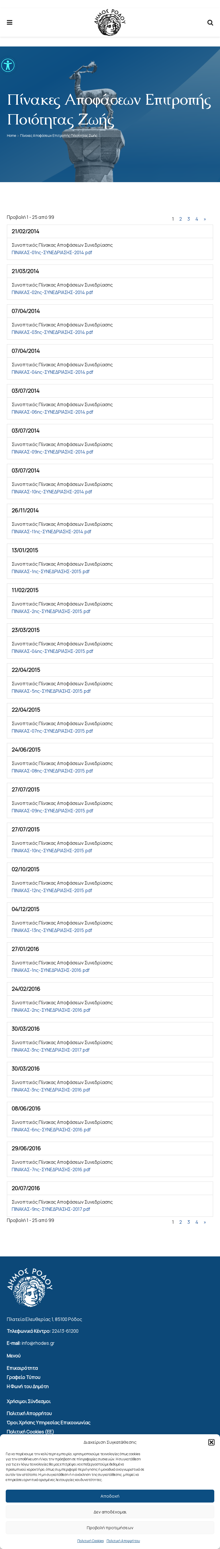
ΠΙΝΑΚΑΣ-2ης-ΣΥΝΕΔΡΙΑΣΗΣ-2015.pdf (51, 611)
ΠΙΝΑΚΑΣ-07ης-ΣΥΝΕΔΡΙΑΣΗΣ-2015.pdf (52, 731)
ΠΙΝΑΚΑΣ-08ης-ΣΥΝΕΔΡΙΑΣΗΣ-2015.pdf (52, 771)
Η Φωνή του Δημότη (28, 1386)
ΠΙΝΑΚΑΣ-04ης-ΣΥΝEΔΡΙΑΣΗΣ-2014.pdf (52, 372)
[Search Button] (210, 22)
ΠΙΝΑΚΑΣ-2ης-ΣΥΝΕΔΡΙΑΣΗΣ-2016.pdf (51, 1010)
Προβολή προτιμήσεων (110, 1528)
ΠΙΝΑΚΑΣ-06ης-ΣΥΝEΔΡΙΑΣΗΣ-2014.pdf (52, 412)
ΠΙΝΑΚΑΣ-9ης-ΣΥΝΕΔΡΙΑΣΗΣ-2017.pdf (51, 1209)
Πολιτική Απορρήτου (123, 1540)
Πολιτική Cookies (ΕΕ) (30, 1432)
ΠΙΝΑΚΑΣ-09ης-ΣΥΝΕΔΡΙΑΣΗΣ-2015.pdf (52, 810)
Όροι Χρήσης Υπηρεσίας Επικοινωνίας (49, 1422)
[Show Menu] (9, 22)
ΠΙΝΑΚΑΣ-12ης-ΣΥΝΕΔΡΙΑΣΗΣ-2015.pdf (52, 890)
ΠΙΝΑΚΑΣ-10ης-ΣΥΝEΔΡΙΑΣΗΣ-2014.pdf (52, 492)
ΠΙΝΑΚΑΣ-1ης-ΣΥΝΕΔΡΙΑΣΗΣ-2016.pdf (51, 970)
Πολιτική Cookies (90, 1540)
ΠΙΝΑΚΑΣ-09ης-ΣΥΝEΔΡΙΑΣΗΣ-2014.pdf (52, 452)
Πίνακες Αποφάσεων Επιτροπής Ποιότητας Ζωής (58, 135)
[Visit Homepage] (110, 22)
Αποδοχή (110, 1496)
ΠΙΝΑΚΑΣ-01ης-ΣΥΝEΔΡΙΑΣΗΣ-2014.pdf (52, 252)
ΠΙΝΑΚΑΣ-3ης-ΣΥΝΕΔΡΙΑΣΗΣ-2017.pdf (51, 1050)
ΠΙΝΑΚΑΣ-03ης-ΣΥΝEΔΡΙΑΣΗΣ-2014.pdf (52, 332)
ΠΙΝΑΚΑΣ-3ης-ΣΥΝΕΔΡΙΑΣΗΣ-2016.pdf (51, 1090)
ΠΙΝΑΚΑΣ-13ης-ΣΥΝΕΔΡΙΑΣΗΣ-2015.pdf (52, 930)
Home (11, 135)
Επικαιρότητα (22, 1368)
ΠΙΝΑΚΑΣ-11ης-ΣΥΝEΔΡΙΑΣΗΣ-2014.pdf (51, 531)
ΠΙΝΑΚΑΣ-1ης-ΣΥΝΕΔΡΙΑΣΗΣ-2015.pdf (51, 571)
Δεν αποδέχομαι (110, 1512)
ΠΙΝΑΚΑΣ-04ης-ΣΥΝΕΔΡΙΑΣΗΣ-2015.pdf (52, 651)
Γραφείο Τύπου (23, 1377)
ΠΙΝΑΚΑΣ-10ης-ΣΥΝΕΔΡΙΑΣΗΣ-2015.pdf (52, 850)
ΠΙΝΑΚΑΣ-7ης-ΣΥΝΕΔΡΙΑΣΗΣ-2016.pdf (51, 1169)
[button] (8, 65)
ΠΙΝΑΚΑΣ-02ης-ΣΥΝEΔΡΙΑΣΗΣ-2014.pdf (52, 292)
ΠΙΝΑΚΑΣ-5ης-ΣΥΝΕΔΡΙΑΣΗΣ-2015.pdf (51, 691)
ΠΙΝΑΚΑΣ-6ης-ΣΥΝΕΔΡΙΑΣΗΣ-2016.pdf (51, 1129)
